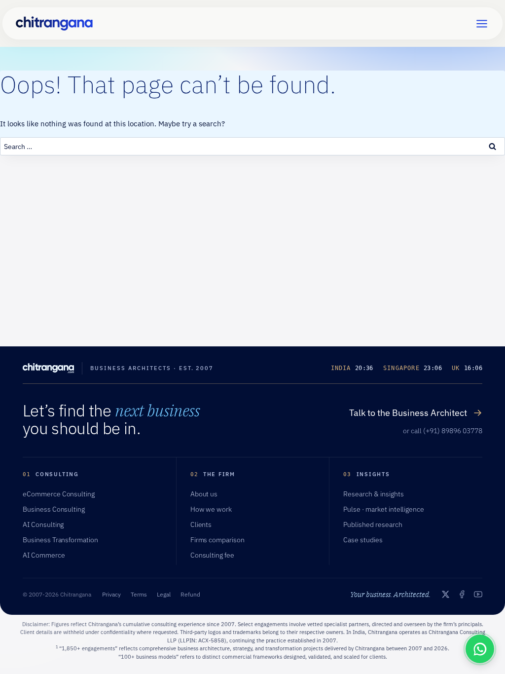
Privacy (111, 594)
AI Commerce (44, 555)
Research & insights (373, 493)
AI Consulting (43, 524)
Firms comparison (217, 539)
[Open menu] (481, 23)
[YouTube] (478, 594)
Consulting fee (212, 555)
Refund (190, 594)
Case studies (363, 539)
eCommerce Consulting (59, 493)
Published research (372, 524)
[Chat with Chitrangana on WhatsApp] (480, 649)
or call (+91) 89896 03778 (442, 430)
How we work (211, 509)
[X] (445, 594)
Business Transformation (60, 539)
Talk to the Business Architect (415, 412)
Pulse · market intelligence (383, 509)
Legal (164, 594)
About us (204, 493)
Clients (201, 524)
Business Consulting (54, 509)
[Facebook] (462, 594)
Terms (139, 594)
